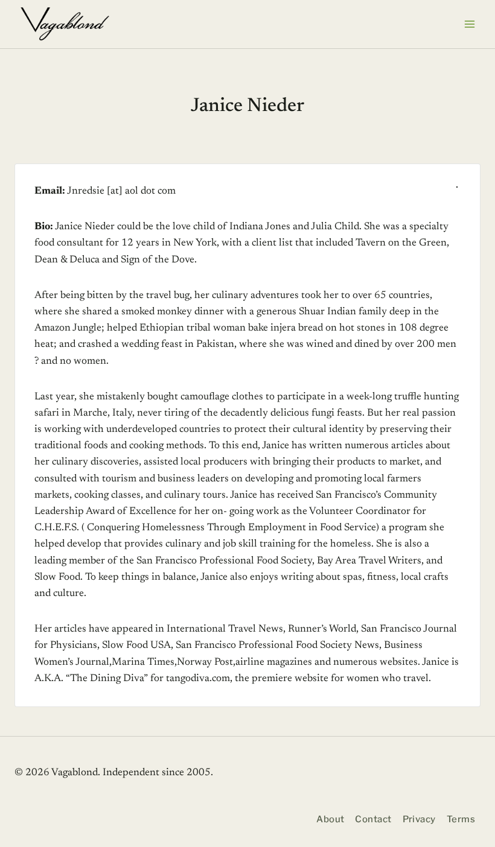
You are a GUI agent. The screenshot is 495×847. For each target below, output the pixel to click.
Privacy (419, 819)
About (330, 819)
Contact (373, 819)
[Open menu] (469, 23)
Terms (461, 819)
